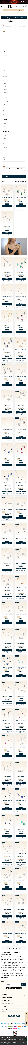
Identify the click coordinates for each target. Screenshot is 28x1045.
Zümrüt (5, 83)
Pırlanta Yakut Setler (9, 26)
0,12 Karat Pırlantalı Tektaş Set (21, 535)
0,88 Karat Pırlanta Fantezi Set (20, 614)
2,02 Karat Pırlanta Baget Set (21, 906)
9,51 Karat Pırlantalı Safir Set (7, 800)
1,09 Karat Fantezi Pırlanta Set (7, 197)
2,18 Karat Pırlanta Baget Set (7, 720)
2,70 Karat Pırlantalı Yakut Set (21, 720)
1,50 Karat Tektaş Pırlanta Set (21, 296)
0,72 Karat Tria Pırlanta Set (7, 773)
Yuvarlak (6, 101)
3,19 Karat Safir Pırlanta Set (7, 349)
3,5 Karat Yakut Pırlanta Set (20, 456)
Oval (5, 107)
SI (4, 126)
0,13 (5, 70)
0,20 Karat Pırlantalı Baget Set (7, 376)
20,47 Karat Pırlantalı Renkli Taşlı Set (7, 668)
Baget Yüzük (20, 10)
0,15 (5, 64)
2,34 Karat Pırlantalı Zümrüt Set (20, 933)
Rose (5, 138)
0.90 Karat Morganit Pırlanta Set (20, 349)
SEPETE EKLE (7, 206)
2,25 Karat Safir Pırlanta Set (7, 456)
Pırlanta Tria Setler (22, 26)
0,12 (5, 67)
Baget (5, 104)
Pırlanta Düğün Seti (7, 36)
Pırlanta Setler (6, 33)
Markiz (5, 114)
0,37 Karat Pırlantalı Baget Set (21, 429)
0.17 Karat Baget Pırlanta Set (7, 429)
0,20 (5, 58)
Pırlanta (6, 80)
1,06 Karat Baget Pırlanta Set (7, 587)
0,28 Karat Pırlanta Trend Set (21, 587)
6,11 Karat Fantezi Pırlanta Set (21, 640)
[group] (6, 10)
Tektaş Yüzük (13, 10)
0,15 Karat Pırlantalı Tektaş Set (7, 509)
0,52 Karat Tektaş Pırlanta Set (7, 296)
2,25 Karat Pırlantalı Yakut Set (7, 747)
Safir (5, 86)
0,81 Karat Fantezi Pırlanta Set (7, 223)
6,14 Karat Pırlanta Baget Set (7, 906)
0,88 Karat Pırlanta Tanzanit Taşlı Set (7, 694)
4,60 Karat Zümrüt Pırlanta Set (20, 269)
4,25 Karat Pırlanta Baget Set (21, 853)
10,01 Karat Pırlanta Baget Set (7, 853)
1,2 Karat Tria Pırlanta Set (20, 747)
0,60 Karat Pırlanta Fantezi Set (7, 614)
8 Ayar (5, 150)
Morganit (6, 92)
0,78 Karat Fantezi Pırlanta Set (7, 402)
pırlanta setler (9, 963)
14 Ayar (5, 147)
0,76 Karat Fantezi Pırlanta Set (7, 323)
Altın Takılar (6, 10)
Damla (5, 111)
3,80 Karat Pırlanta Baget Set (21, 880)
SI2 (5, 123)
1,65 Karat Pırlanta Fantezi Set (7, 640)
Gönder (23, 984)
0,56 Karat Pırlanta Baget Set (7, 933)
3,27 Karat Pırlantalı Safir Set (21, 800)
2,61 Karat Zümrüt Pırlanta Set (21, 197)
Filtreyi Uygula (6, 176)
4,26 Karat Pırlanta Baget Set (7, 880)
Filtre (3, 181)
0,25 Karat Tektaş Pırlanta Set (21, 482)
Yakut (5, 89)
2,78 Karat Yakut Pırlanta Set (21, 323)
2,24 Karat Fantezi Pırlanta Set (20, 376)
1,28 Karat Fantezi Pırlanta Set (21, 509)
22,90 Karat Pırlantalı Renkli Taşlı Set (21, 668)
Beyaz (5, 135)
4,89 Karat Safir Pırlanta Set (7, 482)
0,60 (5, 61)
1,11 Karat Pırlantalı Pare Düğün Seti (7, 270)
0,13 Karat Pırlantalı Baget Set (7, 535)
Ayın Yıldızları (26, 1018)
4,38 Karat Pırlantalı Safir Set (21, 773)
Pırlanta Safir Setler (7, 46)
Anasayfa (3, 12)
